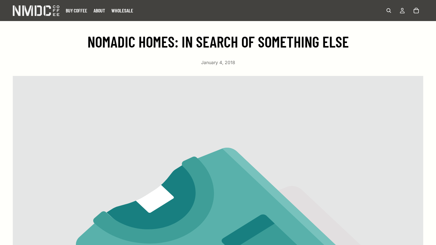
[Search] (389, 11)
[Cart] (416, 11)
